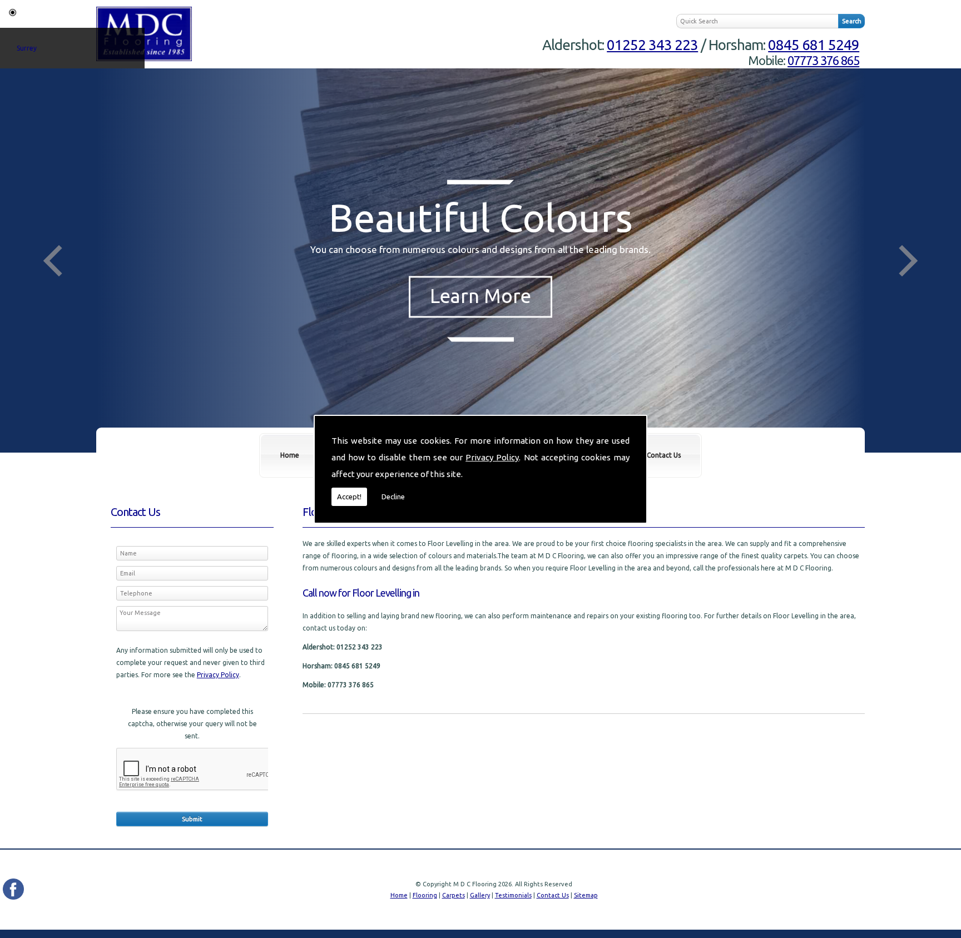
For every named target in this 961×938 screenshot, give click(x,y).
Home (289, 455)
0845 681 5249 (813, 45)
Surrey (27, 48)
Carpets (453, 895)
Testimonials (513, 895)
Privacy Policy (492, 457)
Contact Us (664, 455)
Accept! (349, 496)
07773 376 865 (823, 60)
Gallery (480, 895)
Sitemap (586, 895)
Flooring (425, 895)
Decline (393, 496)
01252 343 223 (652, 45)
